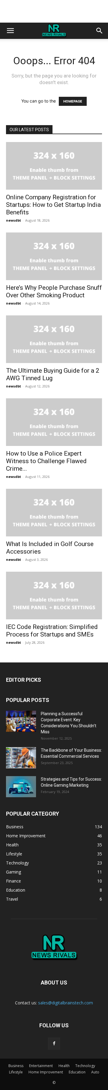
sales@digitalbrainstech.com (65, 1003)
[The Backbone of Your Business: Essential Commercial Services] (21, 757)
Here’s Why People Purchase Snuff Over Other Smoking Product (54, 291)
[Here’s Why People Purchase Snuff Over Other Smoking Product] (54, 256)
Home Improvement (45, 1072)
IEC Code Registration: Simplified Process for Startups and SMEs (52, 630)
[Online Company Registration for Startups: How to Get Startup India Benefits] (54, 166)
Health (64, 1065)
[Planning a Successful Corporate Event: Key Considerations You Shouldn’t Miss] (21, 721)
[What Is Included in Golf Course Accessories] (54, 512)
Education (77, 1072)
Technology (85, 1065)
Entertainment (41, 1065)
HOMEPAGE (72, 101)
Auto (95, 1072)
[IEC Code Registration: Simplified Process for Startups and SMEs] (54, 595)
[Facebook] (54, 1044)
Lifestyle (16, 1072)
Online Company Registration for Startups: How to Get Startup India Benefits (53, 205)
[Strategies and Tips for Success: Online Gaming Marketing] (21, 786)
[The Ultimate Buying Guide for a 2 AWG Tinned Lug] (54, 339)
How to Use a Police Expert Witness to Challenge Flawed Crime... (46, 461)
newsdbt (13, 220)
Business (15, 1065)
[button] (10, 31)
